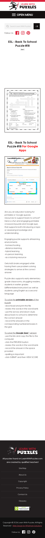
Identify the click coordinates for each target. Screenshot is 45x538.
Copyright (22, 481)
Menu (29, 15)
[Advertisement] (22, 370)
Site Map (22, 468)
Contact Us (22, 494)
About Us (22, 475)
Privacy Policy (22, 488)
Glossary (22, 501)
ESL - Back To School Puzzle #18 (22, 43)
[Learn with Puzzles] (22, 454)
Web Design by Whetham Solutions (27, 526)
